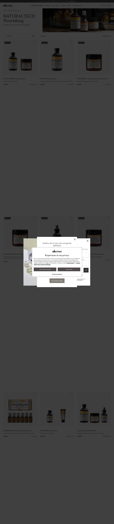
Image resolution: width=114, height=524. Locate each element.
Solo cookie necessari (45, 269)
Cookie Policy (70, 263)
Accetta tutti (69, 269)
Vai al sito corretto (57, 281)
